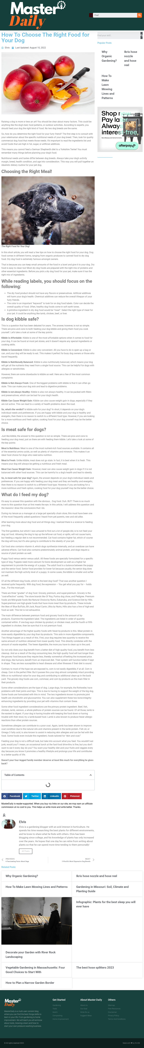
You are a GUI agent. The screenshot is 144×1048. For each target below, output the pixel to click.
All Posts (26, 851)
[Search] (139, 15)
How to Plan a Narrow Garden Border (30, 982)
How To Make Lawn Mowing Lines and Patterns (37, 887)
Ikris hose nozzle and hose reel (96, 876)
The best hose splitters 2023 (95, 967)
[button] (91, 15)
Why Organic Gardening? (109, 56)
